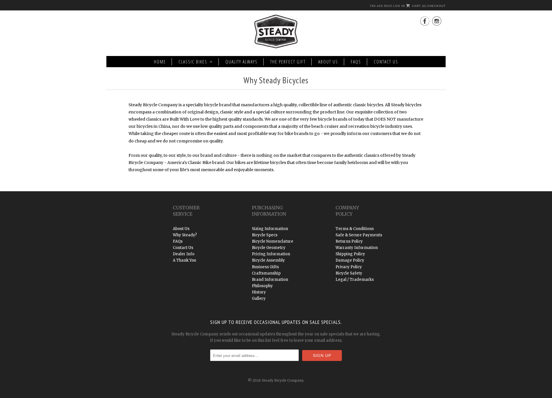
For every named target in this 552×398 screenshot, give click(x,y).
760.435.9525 (381, 5)
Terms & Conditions (355, 228)
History (259, 292)
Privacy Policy (349, 266)
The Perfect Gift (288, 62)
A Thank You (184, 260)
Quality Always (241, 62)
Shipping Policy (350, 254)
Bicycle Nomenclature (272, 241)
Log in (399, 5)
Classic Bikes (193, 62)
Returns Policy (349, 241)
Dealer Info (183, 254)
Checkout (436, 5)
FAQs (356, 62)
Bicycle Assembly (268, 260)
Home (160, 62)
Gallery (259, 298)
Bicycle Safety (349, 273)
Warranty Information (357, 247)
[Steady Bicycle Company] (276, 32)
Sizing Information (270, 228)
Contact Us (386, 62)
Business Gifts (265, 266)
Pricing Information (271, 254)
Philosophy (262, 285)
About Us (328, 62)
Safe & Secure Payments (359, 235)
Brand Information (270, 279)
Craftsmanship (266, 273)
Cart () (418, 5)
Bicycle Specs (264, 235)
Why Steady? (185, 235)
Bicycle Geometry (268, 247)
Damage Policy (350, 260)
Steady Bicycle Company (282, 380)
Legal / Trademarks (355, 279)
